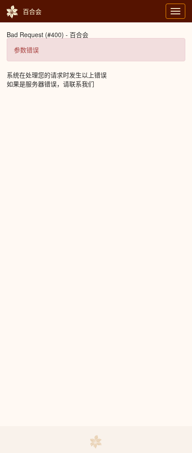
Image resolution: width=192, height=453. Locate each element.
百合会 (32, 11)
